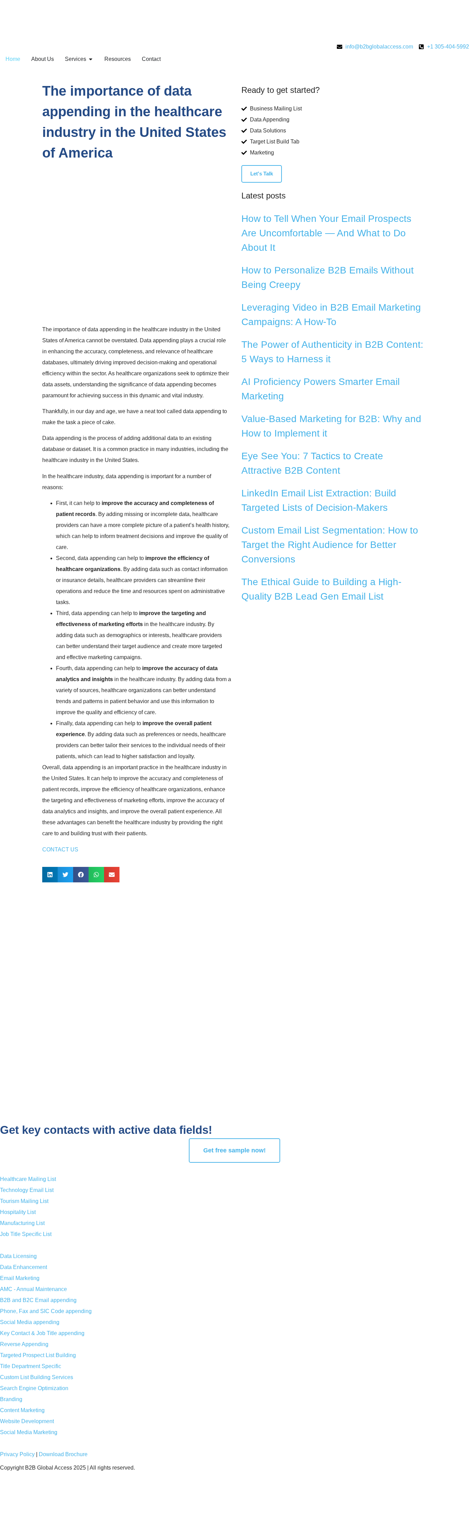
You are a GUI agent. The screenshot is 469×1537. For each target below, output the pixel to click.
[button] (50, 874)
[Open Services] (90, 59)
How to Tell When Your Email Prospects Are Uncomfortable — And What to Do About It (326, 233)
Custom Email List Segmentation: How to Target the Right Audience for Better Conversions (329, 545)
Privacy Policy (17, 1454)
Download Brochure (63, 1454)
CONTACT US (60, 849)
